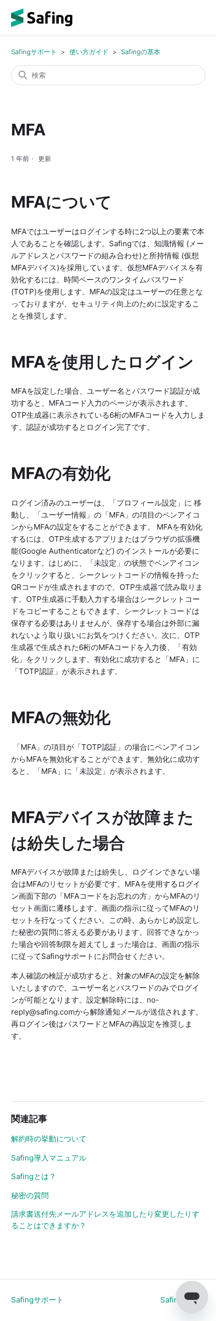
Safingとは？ (33, 1176)
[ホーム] (41, 18)
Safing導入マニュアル (48, 1158)
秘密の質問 (30, 1195)
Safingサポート (34, 52)
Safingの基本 (140, 52)
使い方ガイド (89, 52)
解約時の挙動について (48, 1138)
